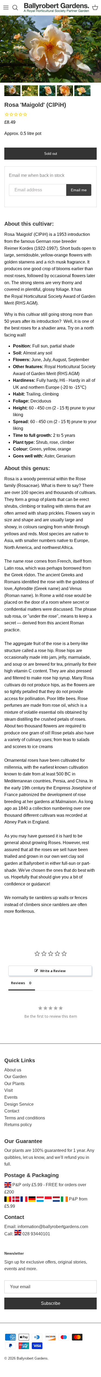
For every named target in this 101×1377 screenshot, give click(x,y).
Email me (79, 190)
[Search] (18, 7)
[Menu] (6, 7)
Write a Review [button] (53, 970)
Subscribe (50, 1303)
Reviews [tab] (18, 982)
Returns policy (18, 1124)
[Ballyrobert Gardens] (56, 8)
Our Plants (14, 1083)
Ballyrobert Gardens (32, 1358)
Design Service (19, 1104)
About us (12, 1070)
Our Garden (15, 1076)
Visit (8, 1090)
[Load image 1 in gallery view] (50, 49)
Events (11, 1097)
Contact (11, 1111)
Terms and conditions (24, 1118)
